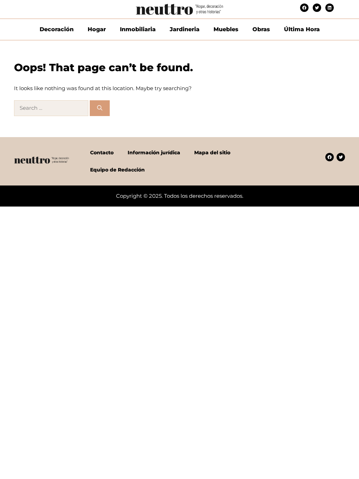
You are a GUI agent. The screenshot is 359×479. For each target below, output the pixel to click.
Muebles (226, 29)
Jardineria (184, 29)
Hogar (97, 29)
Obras (261, 29)
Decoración (57, 29)
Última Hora (302, 29)
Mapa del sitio (212, 152)
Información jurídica (154, 152)
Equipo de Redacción (117, 170)
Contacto (102, 152)
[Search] (100, 108)
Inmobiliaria (138, 29)
